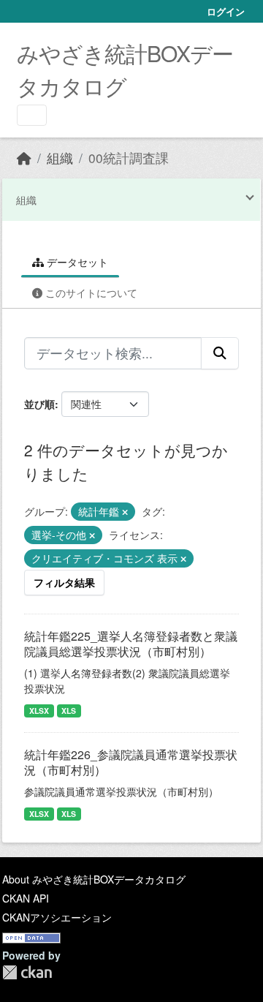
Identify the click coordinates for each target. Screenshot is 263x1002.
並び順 (39, 403)
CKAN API (25, 898)
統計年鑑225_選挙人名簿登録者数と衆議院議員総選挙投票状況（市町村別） (130, 644)
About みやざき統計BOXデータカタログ (94, 879)
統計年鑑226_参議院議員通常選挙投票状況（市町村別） (130, 762)
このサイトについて (89, 292)
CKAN (27, 972)
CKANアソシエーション (57, 917)
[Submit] (220, 353)
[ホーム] (24, 157)
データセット (76, 262)
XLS (68, 710)
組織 (60, 157)
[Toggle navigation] (32, 115)
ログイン (226, 11)
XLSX (39, 710)
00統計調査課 (128, 157)
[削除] (125, 512)
